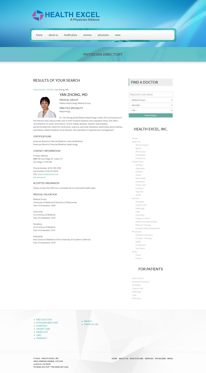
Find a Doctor (138, 278)
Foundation (141, 155)
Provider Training (143, 238)
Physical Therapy (143, 225)
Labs (138, 211)
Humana (139, 188)
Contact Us (140, 158)
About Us (53, 34)
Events (139, 258)
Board (138, 148)
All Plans (139, 165)
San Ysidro (140, 248)
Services (87, 34)
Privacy (88, 321)
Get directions (39, 177)
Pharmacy (140, 215)
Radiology (140, 208)
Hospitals (140, 201)
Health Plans (70, 34)
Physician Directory (144, 235)
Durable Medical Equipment (148, 228)
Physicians (103, 34)
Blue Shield (140, 178)
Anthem (139, 171)
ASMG (138, 241)
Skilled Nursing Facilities (146, 221)
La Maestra (141, 245)
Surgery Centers (143, 218)
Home (39, 34)
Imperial (139, 191)
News (118, 34)
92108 (50, 89)
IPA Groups (141, 151)
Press (138, 255)
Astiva (138, 175)
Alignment (140, 168)
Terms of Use (91, 324)
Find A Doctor (39, 89)
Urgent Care (141, 205)
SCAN (138, 195)
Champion (140, 181)
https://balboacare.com (48, 174)
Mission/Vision (142, 145)
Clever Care (141, 185)
